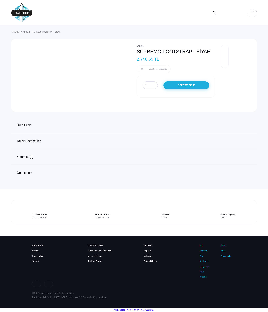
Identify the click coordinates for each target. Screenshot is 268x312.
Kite (201, 256)
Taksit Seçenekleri (29, 141)
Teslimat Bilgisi (94, 261)
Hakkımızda (37, 245)
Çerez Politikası (95, 256)
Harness (203, 251)
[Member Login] (227, 12)
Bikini (223, 251)
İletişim (35, 251)
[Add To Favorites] (224, 49)
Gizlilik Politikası (95, 245)
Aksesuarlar (226, 256)
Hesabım (148, 245)
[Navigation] (252, 12)
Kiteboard (204, 261)
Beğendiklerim (150, 261)
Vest (202, 271)
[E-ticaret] (133, 310)
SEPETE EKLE (186, 85)
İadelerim (148, 256)
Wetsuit (203, 277)
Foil (201, 245)
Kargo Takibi (37, 256)
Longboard (204, 266)
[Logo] (21, 12)
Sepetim (147, 251)
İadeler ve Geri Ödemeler (99, 251)
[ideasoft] (119, 310)
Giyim (223, 245)
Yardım (35, 261)
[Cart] (239, 12)
